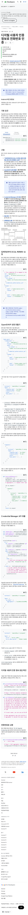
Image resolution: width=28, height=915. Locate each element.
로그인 (24, 1)
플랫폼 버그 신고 (4, 872)
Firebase (3, 893)
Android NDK (4, 865)
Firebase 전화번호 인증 (12, 94)
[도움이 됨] (10, 31)
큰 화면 (2, 819)
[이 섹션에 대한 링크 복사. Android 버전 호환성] (15, 99)
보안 (2, 785)
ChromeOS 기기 (5, 824)
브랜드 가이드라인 (20, 903)
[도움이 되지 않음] (12, 31)
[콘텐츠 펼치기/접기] (10, 47)
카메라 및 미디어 (4, 808)
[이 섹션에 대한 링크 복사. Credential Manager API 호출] (2, 519)
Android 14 (3, 842)
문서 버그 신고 (4, 874)
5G (2, 813)
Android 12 (3, 847)
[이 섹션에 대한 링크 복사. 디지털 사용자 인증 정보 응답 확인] (2, 673)
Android (3, 780)
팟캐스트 (3, 794)
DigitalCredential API (15, 61)
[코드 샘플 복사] (26, 136)
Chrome (3, 891)
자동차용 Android (5, 826)
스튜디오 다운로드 (5, 863)
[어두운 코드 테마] (24, 136)
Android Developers (5, 26)
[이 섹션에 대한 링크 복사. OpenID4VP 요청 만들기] (21, 325)
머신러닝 (3, 803)
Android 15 (3, 840)
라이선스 (12, 903)
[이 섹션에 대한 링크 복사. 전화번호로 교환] (14, 725)
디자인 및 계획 (15, 26)
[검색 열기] (18, 2)
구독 (21, 907)
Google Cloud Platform (6, 896)
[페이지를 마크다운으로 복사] (10, 42)
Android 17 (3, 835)
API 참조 (3, 860)
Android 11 (3, 849)
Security (4, 6)
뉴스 (2, 789)
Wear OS (3, 821)
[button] (6, 133)
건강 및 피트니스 (4, 805)
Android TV (3, 829)
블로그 (2, 792)
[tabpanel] (14, 140)
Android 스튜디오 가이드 (6, 856)
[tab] (6, 133)
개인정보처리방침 (5, 810)
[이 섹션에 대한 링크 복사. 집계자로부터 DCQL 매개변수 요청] (4, 254)
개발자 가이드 (4, 858)
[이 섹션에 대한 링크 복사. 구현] (5, 150)
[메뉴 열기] (2, 2)
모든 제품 (3, 898)
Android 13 (3, 844)
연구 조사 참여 (4, 879)
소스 (2, 787)
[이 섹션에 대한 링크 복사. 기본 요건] (9, 111)
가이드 (10, 28)
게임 (2, 801)
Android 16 (3, 837)
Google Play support (6, 876)
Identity (12, 6)
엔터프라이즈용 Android (6, 782)
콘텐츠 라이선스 (23, 761)
